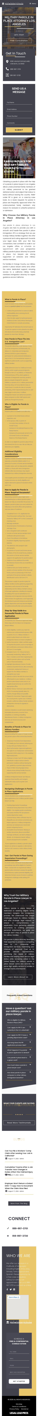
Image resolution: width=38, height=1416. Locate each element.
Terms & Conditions (19, 1406)
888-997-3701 (15, 69)
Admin (22, 1159)
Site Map (19, 1404)
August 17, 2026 (13, 1159)
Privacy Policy (14, 1409)
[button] (19, 1021)
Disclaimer (24, 1409)
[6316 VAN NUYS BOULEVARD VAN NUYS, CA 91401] (7, 61)
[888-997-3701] (7, 68)
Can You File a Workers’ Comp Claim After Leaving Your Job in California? (18, 1153)
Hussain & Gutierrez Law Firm (18, 906)
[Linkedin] (14, 1290)
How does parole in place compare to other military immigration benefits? (16, 1075)
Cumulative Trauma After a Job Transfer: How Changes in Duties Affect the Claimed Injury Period (19, 1171)
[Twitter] (11, 1290)
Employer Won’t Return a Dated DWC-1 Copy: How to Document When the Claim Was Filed (19, 1185)
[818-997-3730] (7, 75)
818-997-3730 (15, 75)
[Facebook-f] (7, 1290)
